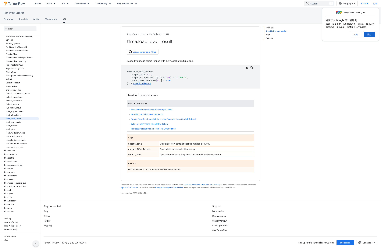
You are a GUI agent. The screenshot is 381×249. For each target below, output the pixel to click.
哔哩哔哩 (48, 225)
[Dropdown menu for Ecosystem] (89, 3)
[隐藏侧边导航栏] (36, 244)
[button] (19, 151)
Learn (49, 3)
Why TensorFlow (125, 3)
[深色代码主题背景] (247, 67)
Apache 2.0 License (129, 188)
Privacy (56, 243)
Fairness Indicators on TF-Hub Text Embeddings (153, 129)
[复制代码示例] (251, 67)
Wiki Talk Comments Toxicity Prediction (149, 124)
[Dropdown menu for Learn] (55, 3)
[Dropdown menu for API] (68, 3)
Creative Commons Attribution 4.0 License (202, 185)
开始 (369, 34)
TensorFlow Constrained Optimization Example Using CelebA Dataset (163, 119)
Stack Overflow (219, 221)
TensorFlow (132, 34)
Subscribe (345, 242)
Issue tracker (218, 211)
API (63, 3)
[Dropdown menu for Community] (110, 3)
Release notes (219, 216)
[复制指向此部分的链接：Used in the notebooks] (161, 95)
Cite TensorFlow (219, 230)
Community (101, 3)
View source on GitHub (144, 52)
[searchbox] (20, 28)
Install (38, 3)
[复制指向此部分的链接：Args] (136, 138)
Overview (9, 19)
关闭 (355, 34)
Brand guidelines (220, 225)
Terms (47, 243)
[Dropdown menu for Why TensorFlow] (136, 3)
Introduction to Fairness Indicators (147, 114)
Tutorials (23, 19)
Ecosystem (80, 3)
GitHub (364, 3)
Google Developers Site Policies (169, 188)
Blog (46, 211)
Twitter (47, 221)
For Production (14, 13)
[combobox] (319, 3)
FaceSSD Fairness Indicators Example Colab (151, 109)
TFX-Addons (51, 19)
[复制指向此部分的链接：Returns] (139, 163)
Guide (36, 19)
